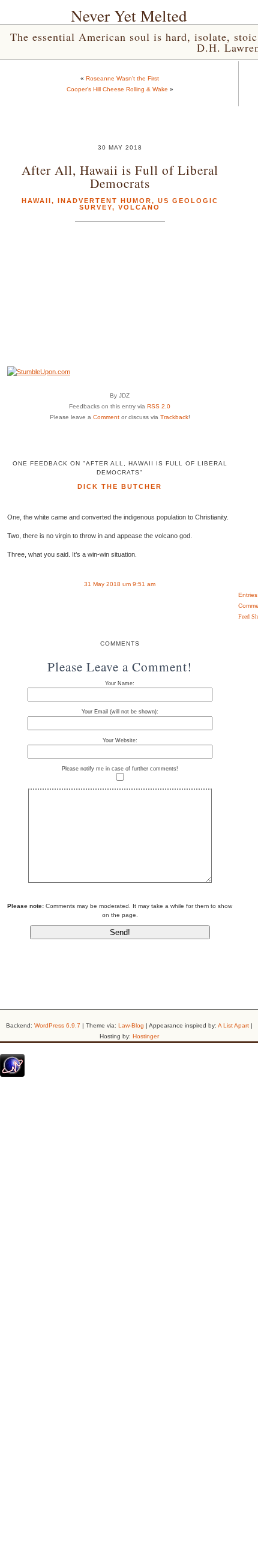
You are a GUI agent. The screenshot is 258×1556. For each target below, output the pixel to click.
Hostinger (146, 1036)
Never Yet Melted (129, 15)
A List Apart (233, 1025)
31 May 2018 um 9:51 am (119, 584)
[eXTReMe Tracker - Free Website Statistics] (12, 1074)
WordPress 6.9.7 (57, 1025)
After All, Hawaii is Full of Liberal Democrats (120, 176)
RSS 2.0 (158, 406)
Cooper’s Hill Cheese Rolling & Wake (117, 89)
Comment (106, 417)
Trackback (174, 417)
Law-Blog (131, 1025)
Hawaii (37, 200)
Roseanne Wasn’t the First (122, 78)
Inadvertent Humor (105, 200)
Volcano (139, 207)
